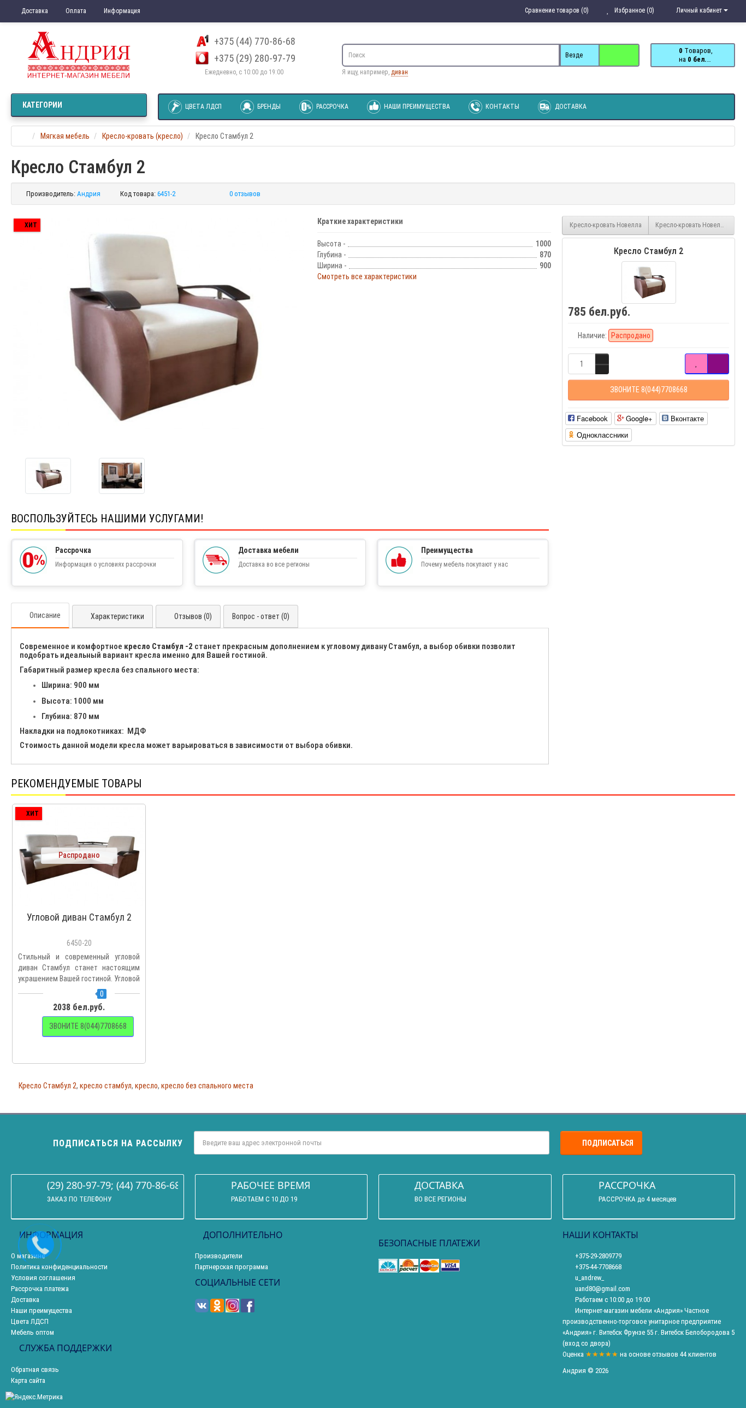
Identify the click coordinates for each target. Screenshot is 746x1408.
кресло (146, 1085)
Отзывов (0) (193, 616)
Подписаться (607, 1143)
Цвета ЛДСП (202, 106)
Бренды (268, 106)
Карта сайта (28, 1380)
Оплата (75, 11)
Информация (121, 11)
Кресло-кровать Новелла (606, 225)
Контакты (501, 106)
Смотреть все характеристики (367, 276)
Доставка (34, 11)
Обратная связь (35, 1369)
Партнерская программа (231, 1267)
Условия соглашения (43, 1278)
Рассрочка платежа (40, 1289)
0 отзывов (244, 194)
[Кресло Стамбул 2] (158, 327)
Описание (45, 615)
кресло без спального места (207, 1085)
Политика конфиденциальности (59, 1267)
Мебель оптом (32, 1332)
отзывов (665, 1354)
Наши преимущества (416, 106)
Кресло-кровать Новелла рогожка (695, 225)
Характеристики (117, 616)
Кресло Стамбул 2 (47, 1085)
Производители (218, 1256)
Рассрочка (331, 106)
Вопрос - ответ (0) (260, 616)
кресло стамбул (106, 1085)
